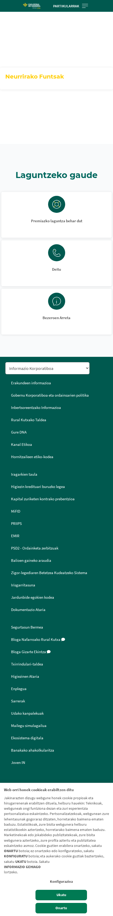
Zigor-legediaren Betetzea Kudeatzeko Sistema (49, 572)
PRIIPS (16, 523)
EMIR (15, 536)
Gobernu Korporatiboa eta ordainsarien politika (50, 395)
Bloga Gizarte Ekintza (29, 651)
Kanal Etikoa (21, 444)
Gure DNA (19, 432)
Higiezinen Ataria (25, 676)
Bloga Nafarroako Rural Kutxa (36, 639)
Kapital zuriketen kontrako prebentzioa (43, 499)
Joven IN (18, 762)
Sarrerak (18, 701)
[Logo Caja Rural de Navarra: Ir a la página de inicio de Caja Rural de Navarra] (31, 5)
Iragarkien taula (24, 474)
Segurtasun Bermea (27, 627)
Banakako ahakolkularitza (32, 750)
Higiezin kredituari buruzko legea (38, 486)
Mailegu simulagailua (29, 725)
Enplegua (19, 688)
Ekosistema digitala (27, 738)
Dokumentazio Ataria (28, 609)
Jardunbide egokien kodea (32, 597)
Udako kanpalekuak (27, 713)
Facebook (11, 780)
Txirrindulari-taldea (27, 664)
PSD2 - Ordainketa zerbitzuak (34, 548)
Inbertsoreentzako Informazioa (36, 407)
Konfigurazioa (61, 881)
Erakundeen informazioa (31, 383)
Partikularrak (66, 6)
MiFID (15, 511)
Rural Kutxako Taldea (28, 420)
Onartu (61, 908)
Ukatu (61, 895)
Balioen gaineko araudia (31, 560)
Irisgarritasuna (23, 585)
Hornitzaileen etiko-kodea (32, 456)
